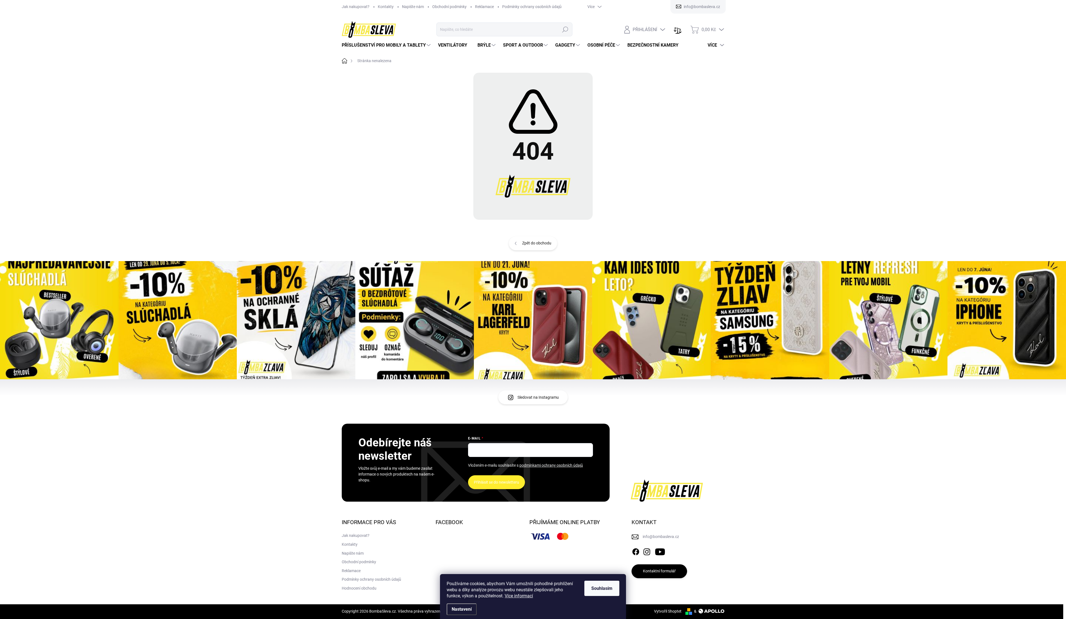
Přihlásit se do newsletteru (496, 482)
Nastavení (462, 609)
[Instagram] (647, 551)
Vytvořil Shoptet (668, 611)
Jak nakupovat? (355, 6)
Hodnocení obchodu (359, 588)
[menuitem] (387, 45)
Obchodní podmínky (449, 6)
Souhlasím (601, 588)
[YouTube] (660, 551)
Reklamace (484, 6)
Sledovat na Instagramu (538, 397)
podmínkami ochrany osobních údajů (551, 465)
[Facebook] (636, 551)
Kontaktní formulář (659, 571)
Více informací (519, 595)
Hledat (565, 29)
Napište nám (413, 6)
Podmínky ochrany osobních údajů (532, 6)
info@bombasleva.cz (661, 536)
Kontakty (386, 6)
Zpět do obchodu (536, 243)
